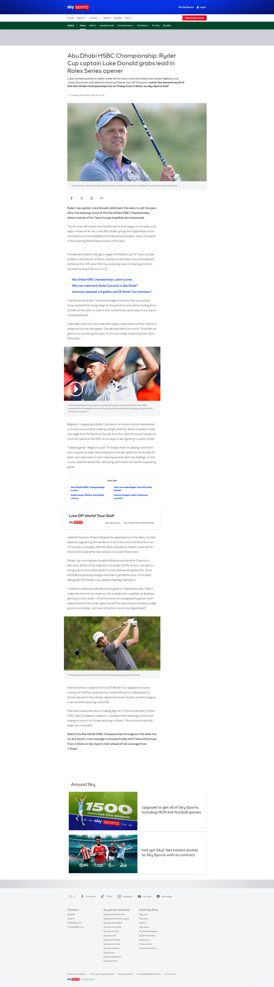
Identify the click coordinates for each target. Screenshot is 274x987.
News (83, 25)
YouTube (147, 896)
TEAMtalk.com (74, 923)
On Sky (156, 25)
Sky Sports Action (112, 944)
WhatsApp (167, 896)
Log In (203, 7)
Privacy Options (125, 974)
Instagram (127, 896)
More (127, 18)
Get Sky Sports (186, 7)
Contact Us (170, 974)
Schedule (142, 25)
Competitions (124, 25)
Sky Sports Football (112, 923)
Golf (71, 25)
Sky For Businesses (148, 931)
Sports (80, 18)
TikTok (109, 896)
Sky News (143, 919)
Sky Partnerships (147, 936)
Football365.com (75, 927)
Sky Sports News (111, 948)
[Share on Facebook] (71, 198)
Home (70, 18)
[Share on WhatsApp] (91, 198)
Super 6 (71, 919)
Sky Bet (118, 18)
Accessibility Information (149, 974)
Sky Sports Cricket (112, 927)
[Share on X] (81, 198)
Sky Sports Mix (110, 961)
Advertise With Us (147, 948)
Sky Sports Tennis (111, 940)
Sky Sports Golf (110, 931)
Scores (93, 18)
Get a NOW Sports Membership (139, 523)
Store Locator (145, 944)
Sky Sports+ (109, 953)
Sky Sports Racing (112, 957)
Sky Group (144, 927)
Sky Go (142, 923)
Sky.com (143, 914)
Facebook (90, 896)
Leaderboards (106, 25)
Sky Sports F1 (109, 936)
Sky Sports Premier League (116, 919)
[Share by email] (101, 198)
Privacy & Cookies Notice (102, 974)
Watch (106, 18)
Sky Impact (144, 940)
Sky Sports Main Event (114, 914)
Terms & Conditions (76, 974)
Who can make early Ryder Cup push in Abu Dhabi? (105, 285)
